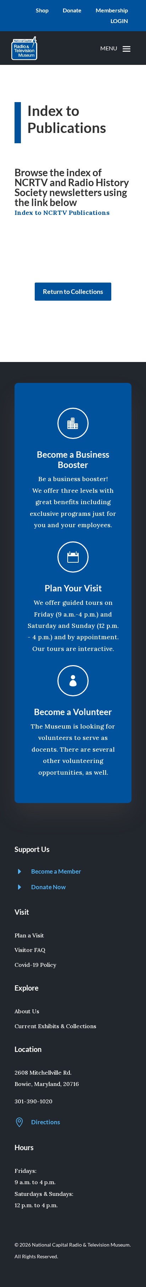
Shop (42, 10)
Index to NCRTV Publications (62, 212)
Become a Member (56, 871)
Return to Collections (73, 291)
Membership (112, 10)
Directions (45, 1122)
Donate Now (48, 887)
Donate (72, 10)
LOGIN (119, 21)
